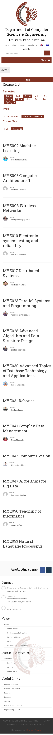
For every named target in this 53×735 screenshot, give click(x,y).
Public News (12, 628)
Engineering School (12, 709)
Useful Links (32, 45)
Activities (8, 658)
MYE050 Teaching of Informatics (22, 514)
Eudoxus (7, 697)
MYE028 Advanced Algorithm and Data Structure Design (21, 335)
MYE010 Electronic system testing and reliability (20, 240)
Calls (9, 641)
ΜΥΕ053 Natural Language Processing (22, 544)
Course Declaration (12, 688)
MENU (4, 69)
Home (7, 45)
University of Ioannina (13, 705)
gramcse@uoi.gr (14, 609)
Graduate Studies (14, 637)
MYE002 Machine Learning (19, 148)
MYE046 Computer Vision (26, 455)
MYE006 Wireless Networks (19, 208)
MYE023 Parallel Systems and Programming (26, 303)
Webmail (7, 701)
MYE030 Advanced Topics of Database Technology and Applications (27, 370)
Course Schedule (11, 684)
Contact (22, 45)
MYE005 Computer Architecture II (20, 178)
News (6, 624)
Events (10, 667)
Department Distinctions (17, 645)
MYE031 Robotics (18, 400)
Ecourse (7, 692)
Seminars (11, 663)
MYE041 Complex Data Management (23, 428)
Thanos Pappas (34, 729)
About (14, 45)
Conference (12, 671)
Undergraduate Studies (16, 632)
